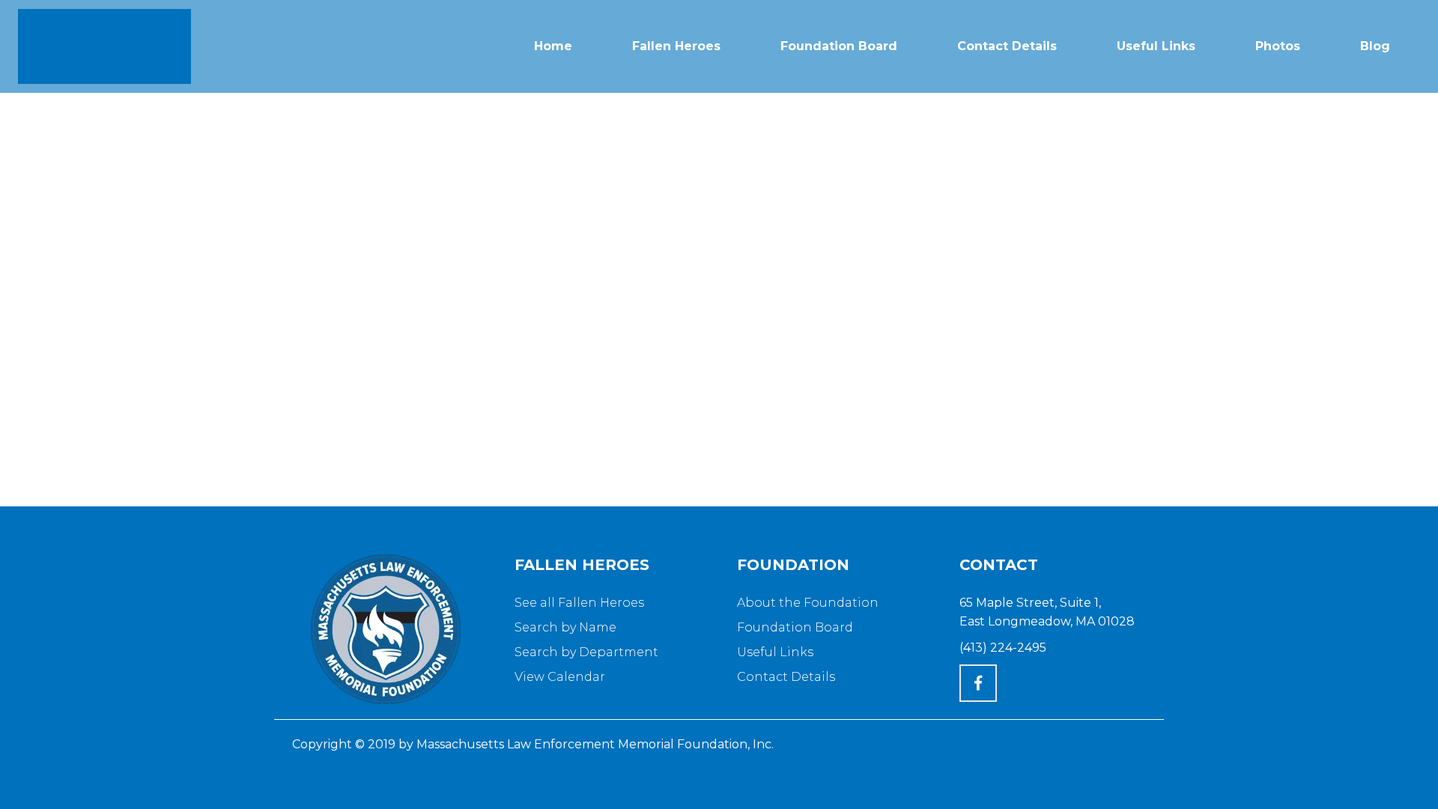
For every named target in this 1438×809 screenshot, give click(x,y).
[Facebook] (978, 683)
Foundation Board (795, 627)
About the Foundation (808, 603)
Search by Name (565, 627)
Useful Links (775, 652)
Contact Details (786, 677)
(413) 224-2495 (1002, 647)
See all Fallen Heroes (579, 603)
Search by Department (586, 652)
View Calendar (560, 677)
